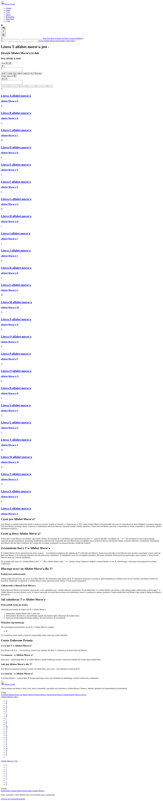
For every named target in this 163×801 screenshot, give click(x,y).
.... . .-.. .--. (31, 86)
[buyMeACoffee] (2, 25)
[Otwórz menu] (3, 35)
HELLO (26, 74)
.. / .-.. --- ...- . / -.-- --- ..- (17, 86)
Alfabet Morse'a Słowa (77, 695)
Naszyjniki (10, 19)
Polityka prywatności (9, 799)
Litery (8, 10)
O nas (8, 21)
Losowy (38, 74)
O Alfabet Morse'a (8, 695)
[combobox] (3, 31)
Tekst (3, 63)
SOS (3, 74)
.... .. (50, 86)
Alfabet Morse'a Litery (9, 697)
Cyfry (8, 13)
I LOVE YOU (11, 74)
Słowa (8, 15)
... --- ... (4, 86)
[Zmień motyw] (3, 28)
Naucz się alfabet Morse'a (24, 695)
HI (31, 74)
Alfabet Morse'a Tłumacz (43, 695)
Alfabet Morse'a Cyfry (9, 761)
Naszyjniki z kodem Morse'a (33, 791)
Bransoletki (10, 17)
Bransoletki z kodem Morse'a (12, 791)
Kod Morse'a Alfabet (61, 695)
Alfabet (8, 8)
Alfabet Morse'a (7, 76)
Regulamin (21, 799)
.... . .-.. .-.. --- (42, 86)
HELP (20, 74)
